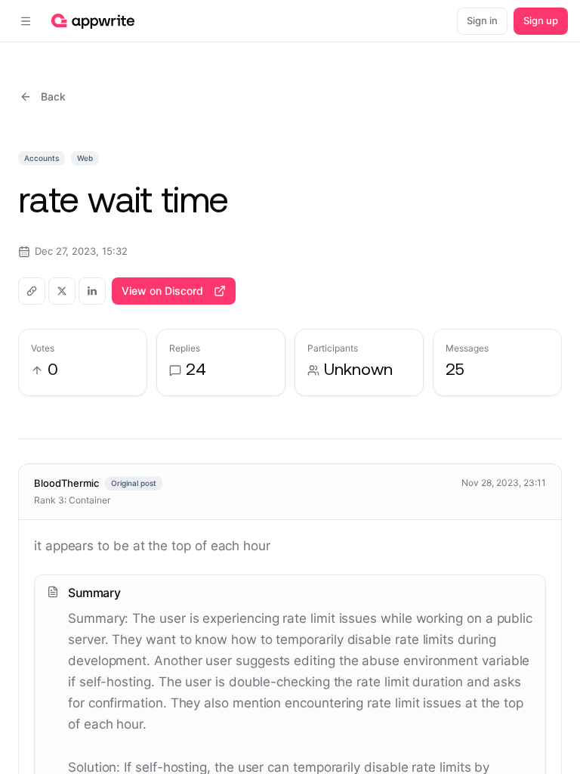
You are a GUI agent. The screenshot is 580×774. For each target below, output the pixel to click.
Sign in (482, 20)
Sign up (540, 20)
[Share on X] (62, 291)
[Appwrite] (92, 21)
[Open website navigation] (25, 21)
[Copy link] (31, 291)
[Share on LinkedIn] (92, 291)
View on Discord (162, 290)
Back (53, 96)
